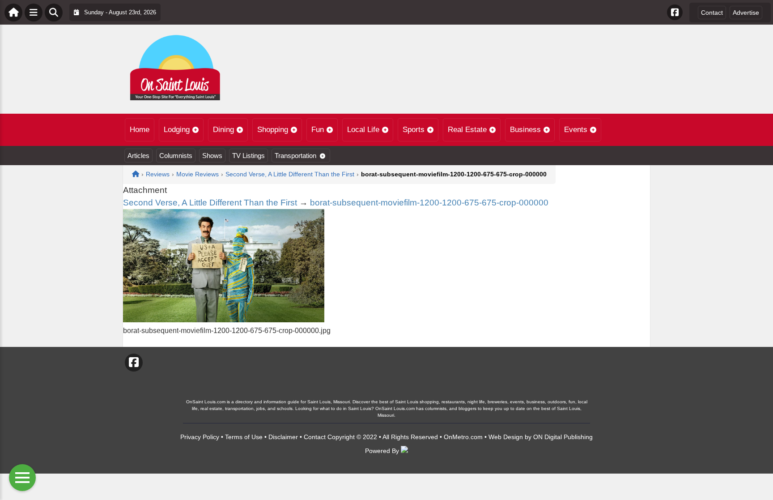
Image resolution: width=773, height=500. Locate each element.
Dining (223, 129)
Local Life (363, 129)
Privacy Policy (199, 436)
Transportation (295, 155)
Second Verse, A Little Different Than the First (210, 202)
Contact (712, 12)
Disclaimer (283, 436)
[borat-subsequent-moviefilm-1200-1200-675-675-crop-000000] (223, 320)
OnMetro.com (463, 436)
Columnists (175, 155)
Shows (212, 155)
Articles (138, 155)
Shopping (272, 129)
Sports (414, 129)
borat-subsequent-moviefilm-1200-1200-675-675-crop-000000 (429, 202)
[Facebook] (675, 12)
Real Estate (467, 129)
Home (139, 129)
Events (575, 129)
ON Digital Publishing (563, 436)
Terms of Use (244, 436)
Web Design (505, 436)
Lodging (177, 129)
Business (525, 129)
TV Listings (248, 155)
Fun (317, 129)
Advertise (746, 12)
